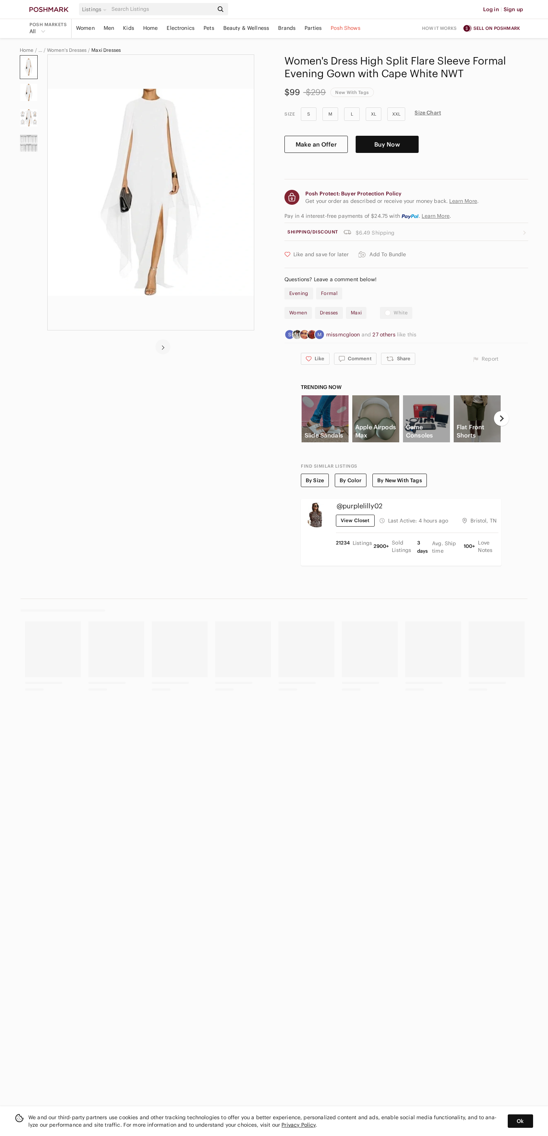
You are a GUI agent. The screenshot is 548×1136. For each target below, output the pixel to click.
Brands (287, 28)
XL (373, 114)
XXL (396, 114)
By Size (315, 480)
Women (85, 28)
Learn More (436, 216)
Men (109, 28)
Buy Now (387, 144)
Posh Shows (345, 28)
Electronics (181, 28)
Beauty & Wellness (246, 28)
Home (150, 28)
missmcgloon (344, 334)
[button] (95, 9)
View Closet (355, 520)
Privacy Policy (298, 1124)
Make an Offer (316, 144)
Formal (329, 293)
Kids (128, 28)
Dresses (329, 313)
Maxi (356, 313)
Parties (313, 28)
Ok (520, 1121)
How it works (439, 28)
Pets (209, 28)
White (400, 313)
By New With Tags (399, 480)
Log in (491, 9)
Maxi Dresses (106, 50)
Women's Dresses (66, 50)
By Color (351, 480)
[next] (162, 346)
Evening (298, 293)
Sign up (513, 9)
